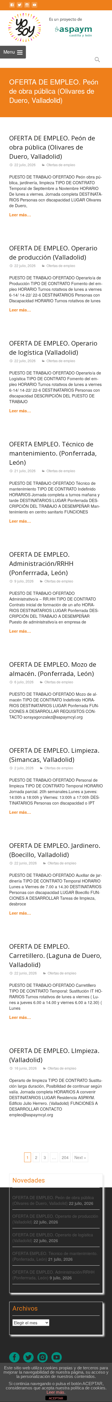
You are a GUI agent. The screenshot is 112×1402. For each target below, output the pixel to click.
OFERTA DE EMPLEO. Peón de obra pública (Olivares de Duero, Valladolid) (52, 147)
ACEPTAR (56, 1398)
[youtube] (34, 7)
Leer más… (20, 214)
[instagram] (27, 7)
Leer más (55, 1392)
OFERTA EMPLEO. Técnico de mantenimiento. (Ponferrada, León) (53, 453)
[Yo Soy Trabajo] (20, 27)
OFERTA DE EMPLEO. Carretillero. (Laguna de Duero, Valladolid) (55, 955)
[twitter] (19, 7)
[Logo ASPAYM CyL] (66, 26)
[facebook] (12, 7)
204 (65, 1157)
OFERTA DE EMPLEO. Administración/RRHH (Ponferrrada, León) (41, 563)
